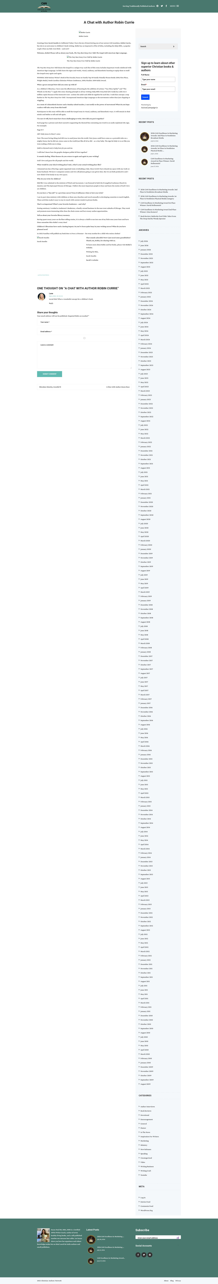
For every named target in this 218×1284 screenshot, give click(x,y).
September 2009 (147, 1080)
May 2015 (144, 789)
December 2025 (147, 254)
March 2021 (145, 489)
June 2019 (144, 579)
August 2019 (145, 571)
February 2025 (146, 292)
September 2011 (147, 977)
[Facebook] (166, 6)
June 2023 (144, 378)
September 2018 (147, 618)
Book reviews (146, 1111)
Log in (143, 1198)
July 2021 (144, 472)
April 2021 (144, 485)
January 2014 (146, 857)
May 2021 (144, 481)
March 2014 (145, 849)
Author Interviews (43, 275)
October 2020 (146, 511)
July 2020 (144, 524)
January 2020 (146, 549)
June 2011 (144, 990)
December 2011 (146, 964)
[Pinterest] (157, 6)
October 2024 (146, 310)
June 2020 (144, 528)
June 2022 (144, 429)
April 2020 (145, 536)
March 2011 (145, 1003)
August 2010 (145, 1033)
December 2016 (147, 707)
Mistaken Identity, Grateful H (50, 387)
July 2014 (144, 832)
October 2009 (146, 1075)
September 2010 (147, 1028)
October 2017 (146, 665)
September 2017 (147, 669)
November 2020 (147, 506)
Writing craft (146, 1171)
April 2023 (145, 387)
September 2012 (147, 926)
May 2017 (144, 686)
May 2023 (144, 382)
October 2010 (146, 1024)
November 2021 (147, 455)
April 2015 (144, 793)
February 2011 (146, 1007)
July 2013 (144, 883)
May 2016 (144, 737)
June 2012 (144, 939)
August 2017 (145, 673)
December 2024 (147, 301)
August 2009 (146, 1084)
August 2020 (145, 519)
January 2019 (146, 601)
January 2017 (146, 703)
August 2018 (145, 622)
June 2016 (144, 733)
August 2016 (145, 725)
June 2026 (144, 245)
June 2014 (144, 836)
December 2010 (147, 1016)
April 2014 (144, 844)
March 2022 (145, 438)
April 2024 (145, 335)
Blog (172, 1281)
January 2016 (146, 755)
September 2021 (147, 464)
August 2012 (145, 930)
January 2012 (146, 960)
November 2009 (147, 1071)
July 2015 (144, 780)
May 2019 (144, 583)
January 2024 (146, 348)
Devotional (145, 1115)
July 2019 (144, 575)
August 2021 (145, 468)
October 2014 (146, 819)
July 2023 (144, 374)
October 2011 (146, 973)
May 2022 (144, 434)
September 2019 (147, 566)
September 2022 (147, 417)
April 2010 (145, 1050)
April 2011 (144, 998)
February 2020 (146, 545)
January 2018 (146, 652)
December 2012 (146, 913)
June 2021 (144, 476)
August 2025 (145, 267)
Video (143, 1162)
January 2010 (146, 1063)
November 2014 (147, 814)
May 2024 (144, 331)
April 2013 (144, 896)
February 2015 (146, 802)
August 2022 (145, 421)
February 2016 (146, 750)
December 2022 (147, 404)
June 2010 (144, 1041)
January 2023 (146, 399)
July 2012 (144, 934)
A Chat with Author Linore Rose (118, 387)
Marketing (145, 1141)
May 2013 (144, 891)
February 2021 (146, 494)
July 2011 (144, 986)
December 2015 (146, 759)
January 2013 (146, 909)
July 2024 (144, 322)
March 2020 (145, 541)
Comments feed (147, 1206)
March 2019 (145, 592)
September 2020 (147, 515)
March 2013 (145, 900)
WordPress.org (147, 1210)
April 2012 (144, 947)
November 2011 (146, 968)
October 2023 (146, 361)
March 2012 (145, 951)
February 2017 (146, 699)
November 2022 (147, 408)
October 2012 (146, 921)
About (166, 1281)
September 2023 (147, 365)
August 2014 (145, 827)
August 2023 (145, 369)
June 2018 (144, 630)
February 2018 (146, 648)
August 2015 (145, 776)
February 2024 (146, 344)
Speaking (144, 1154)
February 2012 (146, 956)
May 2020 (144, 532)
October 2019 (146, 562)
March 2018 (145, 643)
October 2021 (146, 459)
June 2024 (144, 327)
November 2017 (147, 660)
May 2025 (144, 280)
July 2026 (144, 241)
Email (144, 84)
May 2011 (144, 994)
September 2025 (147, 263)
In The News (145, 1132)
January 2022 (146, 446)
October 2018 (146, 613)
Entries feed (145, 1202)
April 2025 (145, 284)
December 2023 (147, 352)
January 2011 (145, 1011)
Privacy (178, 1281)
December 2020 (147, 502)
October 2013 (146, 870)
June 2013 (144, 887)
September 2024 (147, 314)
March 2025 (145, 288)
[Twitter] (162, 6)
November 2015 (147, 763)
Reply (51, 303)
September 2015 (147, 772)
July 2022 (144, 425)
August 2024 (145, 318)
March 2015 (145, 797)
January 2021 (146, 498)
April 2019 (144, 588)
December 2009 (147, 1067)
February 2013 (146, 904)
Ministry (144, 1145)
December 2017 (146, 656)
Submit (145, 97)
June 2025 (144, 275)
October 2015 (146, 767)
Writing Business (147, 1166)
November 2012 (147, 917)
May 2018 (144, 635)
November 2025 (147, 258)
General (144, 1124)
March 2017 (145, 695)
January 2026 (146, 250)
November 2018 (147, 609)
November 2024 (147, 305)
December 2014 (147, 810)
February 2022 (146, 442)
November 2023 (147, 357)
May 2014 (144, 840)
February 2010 (146, 1058)
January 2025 (146, 297)
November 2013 (147, 866)
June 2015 (144, 785)
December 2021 (146, 451)
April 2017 (144, 690)
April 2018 (144, 639)
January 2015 (146, 806)
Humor (143, 1128)
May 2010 (144, 1046)
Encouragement (147, 1119)
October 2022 (146, 412)
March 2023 (145, 391)
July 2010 (144, 1037)
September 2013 (147, 874)
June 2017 (144, 682)
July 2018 (144, 626)
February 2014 (146, 853)
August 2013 (145, 879)
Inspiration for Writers (150, 1137)
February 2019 (146, 596)
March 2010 (145, 1054)
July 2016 (144, 729)
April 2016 (144, 742)
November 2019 (147, 558)
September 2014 (147, 823)
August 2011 (145, 981)
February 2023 (146, 395)
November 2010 (147, 1020)
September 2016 (147, 720)
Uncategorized (146, 1158)
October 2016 (146, 716)
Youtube (144, 1175)
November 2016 (147, 712)
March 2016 (145, 746)
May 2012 (144, 943)
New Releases (146, 1149)
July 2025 (144, 271)
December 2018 (147, 605)
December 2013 (146, 862)
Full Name (145, 75)
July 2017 (144, 678)
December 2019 (147, 553)
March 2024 (145, 340)
